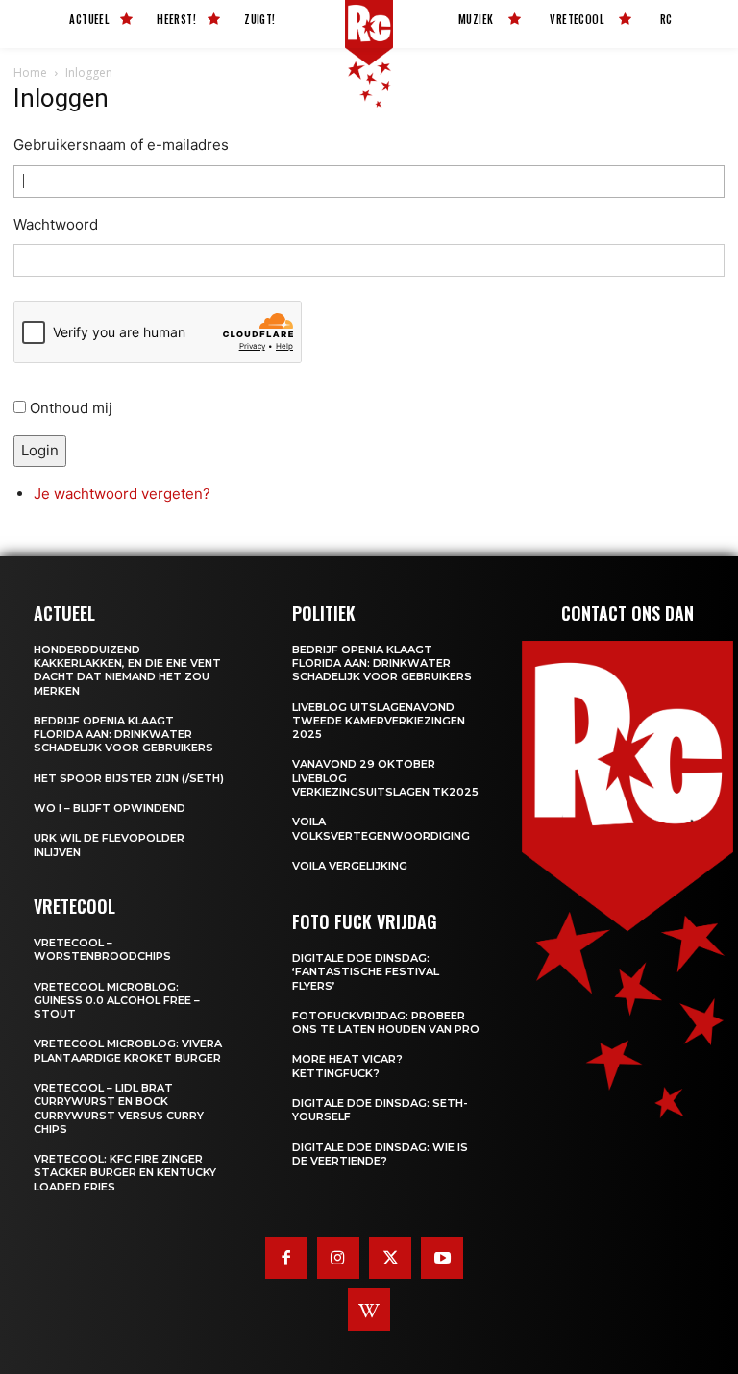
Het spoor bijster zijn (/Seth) (129, 778)
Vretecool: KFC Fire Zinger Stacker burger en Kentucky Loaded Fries (125, 1172)
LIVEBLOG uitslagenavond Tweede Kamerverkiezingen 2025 (378, 721)
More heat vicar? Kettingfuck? (347, 1065)
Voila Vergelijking (349, 865)
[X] (390, 1258)
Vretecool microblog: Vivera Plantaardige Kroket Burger (128, 1050)
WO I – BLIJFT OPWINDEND (109, 808)
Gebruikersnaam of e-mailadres (121, 144)
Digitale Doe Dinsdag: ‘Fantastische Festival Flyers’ (365, 972)
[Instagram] (338, 1258)
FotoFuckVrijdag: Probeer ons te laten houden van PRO (386, 1022)
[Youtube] (442, 1258)
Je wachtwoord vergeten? (122, 493)
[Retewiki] (369, 1309)
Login (40, 450)
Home (30, 72)
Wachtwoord (55, 224)
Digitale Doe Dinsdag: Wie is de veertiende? (380, 1154)
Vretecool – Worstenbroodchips (102, 949)
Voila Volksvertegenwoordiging (381, 828)
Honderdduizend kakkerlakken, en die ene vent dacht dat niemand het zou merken (127, 670)
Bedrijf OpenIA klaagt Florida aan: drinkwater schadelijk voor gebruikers (123, 734)
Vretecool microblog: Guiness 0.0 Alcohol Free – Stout (117, 1000)
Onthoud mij (71, 408)
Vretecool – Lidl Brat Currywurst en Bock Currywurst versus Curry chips (119, 1108)
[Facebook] (286, 1258)
